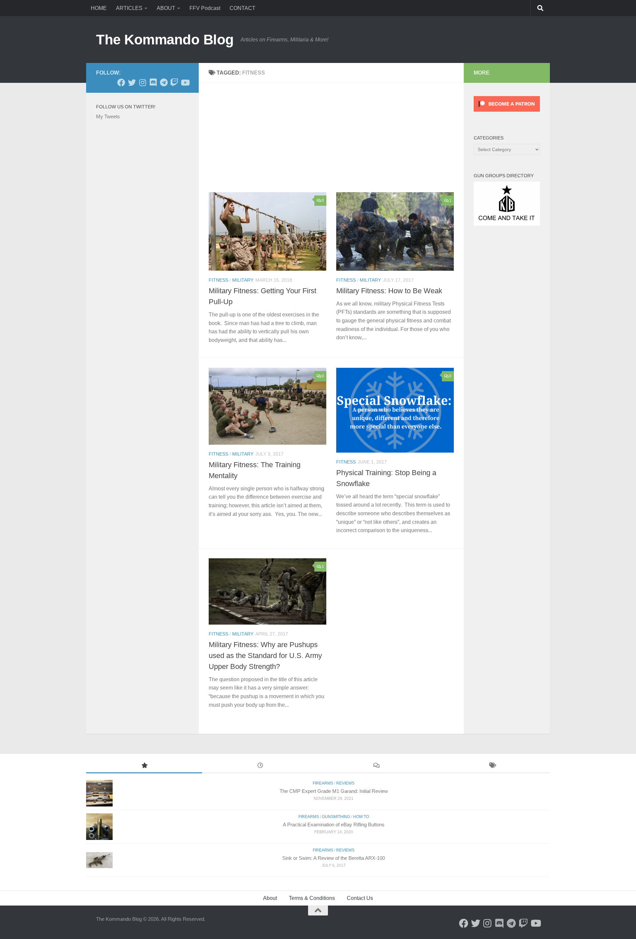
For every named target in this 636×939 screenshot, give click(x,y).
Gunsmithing (336, 816)
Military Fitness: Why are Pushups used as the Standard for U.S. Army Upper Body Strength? (265, 655)
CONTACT (242, 8)
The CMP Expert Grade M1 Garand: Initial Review (334, 791)
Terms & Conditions (312, 898)
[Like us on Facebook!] (121, 82)
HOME (99, 8)
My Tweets (108, 116)
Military (242, 280)
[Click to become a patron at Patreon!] (507, 113)
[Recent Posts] (260, 766)
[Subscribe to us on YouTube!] (185, 82)
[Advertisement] (336, 142)
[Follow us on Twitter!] (132, 82)
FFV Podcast (204, 8)
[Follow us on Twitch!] (174, 82)
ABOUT (166, 8)
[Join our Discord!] (153, 82)
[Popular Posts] (144, 766)
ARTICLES (129, 8)
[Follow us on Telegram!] (164, 82)
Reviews (345, 783)
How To (361, 816)
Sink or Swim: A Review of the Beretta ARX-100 (333, 858)
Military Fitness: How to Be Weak (389, 291)
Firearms (323, 783)
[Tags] (492, 766)
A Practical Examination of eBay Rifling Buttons (334, 824)
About (270, 898)
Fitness (218, 280)
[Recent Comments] (376, 766)
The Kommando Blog (165, 39)
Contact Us (360, 898)
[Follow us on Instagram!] (142, 82)
